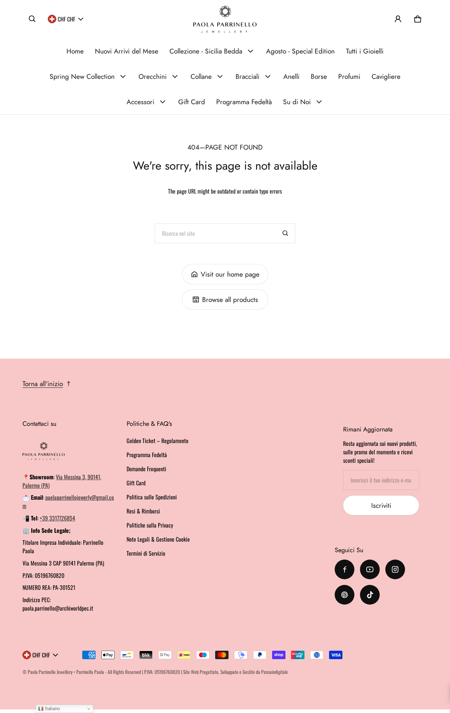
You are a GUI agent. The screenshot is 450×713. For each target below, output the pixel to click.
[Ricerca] (285, 233)
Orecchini (153, 76)
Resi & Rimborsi (143, 511)
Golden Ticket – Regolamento (157, 440)
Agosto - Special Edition (300, 51)
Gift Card (191, 102)
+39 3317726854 (57, 518)
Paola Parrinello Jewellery (50, 671)
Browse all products (230, 299)
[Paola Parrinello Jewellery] (225, 19)
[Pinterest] (344, 595)
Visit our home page (230, 274)
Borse (319, 76)
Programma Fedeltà (244, 102)
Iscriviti (381, 505)
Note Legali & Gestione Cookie (158, 539)
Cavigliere (386, 76)
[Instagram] (395, 569)
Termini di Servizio (146, 553)
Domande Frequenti (146, 469)
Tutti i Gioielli (365, 51)
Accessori (140, 102)
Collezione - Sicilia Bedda (205, 51)
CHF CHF (66, 19)
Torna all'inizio (42, 384)
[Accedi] (398, 19)
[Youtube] (370, 569)
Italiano (52, 708)
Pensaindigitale (274, 671)
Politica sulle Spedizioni (152, 497)
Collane (201, 76)
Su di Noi (297, 102)
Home (75, 51)
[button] (32, 19)
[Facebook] (344, 569)
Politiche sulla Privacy (150, 525)
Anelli (291, 76)
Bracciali (247, 76)
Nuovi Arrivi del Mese (126, 51)
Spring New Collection (82, 76)
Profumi (349, 76)
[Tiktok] (370, 595)
